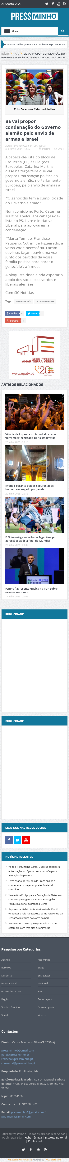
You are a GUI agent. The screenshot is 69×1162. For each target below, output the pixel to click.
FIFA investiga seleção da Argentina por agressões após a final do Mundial (31, 538)
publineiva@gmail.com (16, 1116)
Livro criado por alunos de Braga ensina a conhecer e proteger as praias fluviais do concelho (31, 885)
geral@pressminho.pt (15, 1054)
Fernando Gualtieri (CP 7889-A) (29, 145)
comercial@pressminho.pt (18, 1063)
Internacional (8, 983)
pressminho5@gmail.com (17, 1050)
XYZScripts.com (53, 1159)
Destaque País (23, 301)
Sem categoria (46, 1007)
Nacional (43, 983)
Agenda (5, 959)
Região (5, 999)
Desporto (6, 975)
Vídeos (41, 1015)
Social (4, 1015)
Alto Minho (44, 959)
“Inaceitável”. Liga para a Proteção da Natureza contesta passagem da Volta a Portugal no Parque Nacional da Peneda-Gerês (35, 899)
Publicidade (35, 1141)
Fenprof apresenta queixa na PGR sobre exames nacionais (31, 590)
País (40, 991)
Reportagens (45, 999)
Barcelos (6, 967)
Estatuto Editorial (56, 1137)
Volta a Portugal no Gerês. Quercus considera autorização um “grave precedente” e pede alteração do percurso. (34, 871)
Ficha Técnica (33, 1137)
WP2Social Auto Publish (20, 1159)
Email (61, 148)
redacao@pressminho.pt (17, 1059)
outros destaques (45, 301)
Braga (41, 967)
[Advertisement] (34, 665)
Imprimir (46, 148)
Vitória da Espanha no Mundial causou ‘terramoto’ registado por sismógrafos (30, 436)
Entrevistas (44, 975)
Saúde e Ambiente (11, 1007)
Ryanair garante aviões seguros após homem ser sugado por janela (29, 487)
